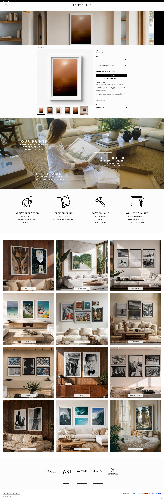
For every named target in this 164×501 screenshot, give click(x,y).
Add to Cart (111, 75)
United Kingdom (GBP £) (10, 493)
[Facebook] (3, 1)
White (98, 59)
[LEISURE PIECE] (82, 4)
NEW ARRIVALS (82, 482)
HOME (66, 482)
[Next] (91, 77)
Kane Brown (100, 52)
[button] (90, 51)
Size (97, 62)
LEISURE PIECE (9, 496)
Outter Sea (42, 47)
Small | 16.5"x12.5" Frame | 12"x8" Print (105, 65)
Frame (97, 56)
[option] (65, 77)
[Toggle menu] (4, 4)
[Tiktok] (8, 1)
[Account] (158, 4)
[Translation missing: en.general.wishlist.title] (155, 4)
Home (38, 47)
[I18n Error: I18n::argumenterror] (111, 78)
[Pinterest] (6, 1)
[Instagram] (4, 1)
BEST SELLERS (98, 482)
